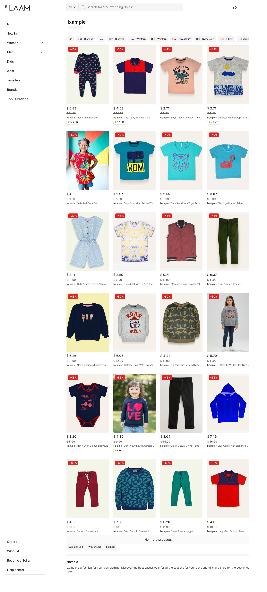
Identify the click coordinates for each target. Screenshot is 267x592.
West (10, 71)
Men (10, 52)
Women (12, 43)
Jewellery (14, 80)
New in (12, 33)
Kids (10, 61)
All (8, 24)
